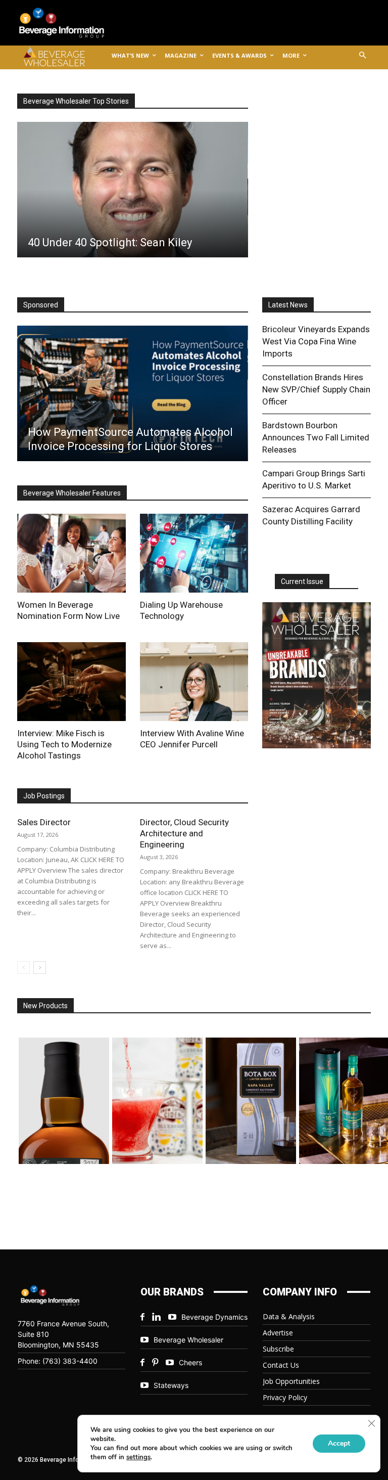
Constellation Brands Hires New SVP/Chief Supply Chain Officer (316, 389)
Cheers (190, 1362)
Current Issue (302, 581)
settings (138, 1457)
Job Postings (44, 796)
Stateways (171, 1385)
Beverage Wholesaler (188, 1339)
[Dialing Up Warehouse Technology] (194, 553)
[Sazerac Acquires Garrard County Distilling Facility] (160, 189)
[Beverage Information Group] (70, 22)
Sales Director (44, 822)
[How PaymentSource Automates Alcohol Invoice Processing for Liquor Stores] (132, 393)
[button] (363, 56)
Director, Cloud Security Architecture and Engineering (184, 833)
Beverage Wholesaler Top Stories (76, 101)
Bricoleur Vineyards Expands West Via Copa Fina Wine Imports (316, 341)
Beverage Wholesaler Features (72, 493)
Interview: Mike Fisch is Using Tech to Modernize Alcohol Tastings (64, 744)
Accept (339, 1443)
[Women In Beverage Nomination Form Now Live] (71, 553)
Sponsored (40, 305)
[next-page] (39, 967)
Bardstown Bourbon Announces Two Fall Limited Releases (315, 437)
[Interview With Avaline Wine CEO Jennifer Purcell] (194, 681)
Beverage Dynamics (214, 1317)
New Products (45, 1006)
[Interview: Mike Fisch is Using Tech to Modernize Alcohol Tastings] (71, 681)
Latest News (288, 305)
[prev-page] (23, 967)
